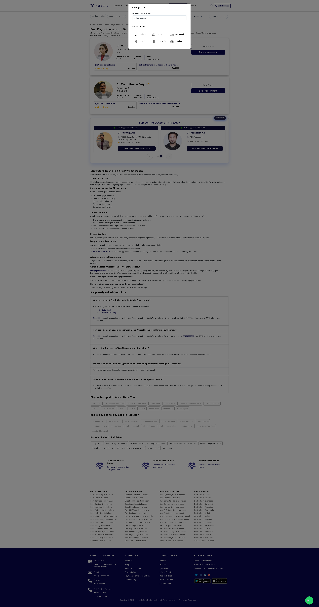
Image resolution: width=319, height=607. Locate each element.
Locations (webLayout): (141, 13)
